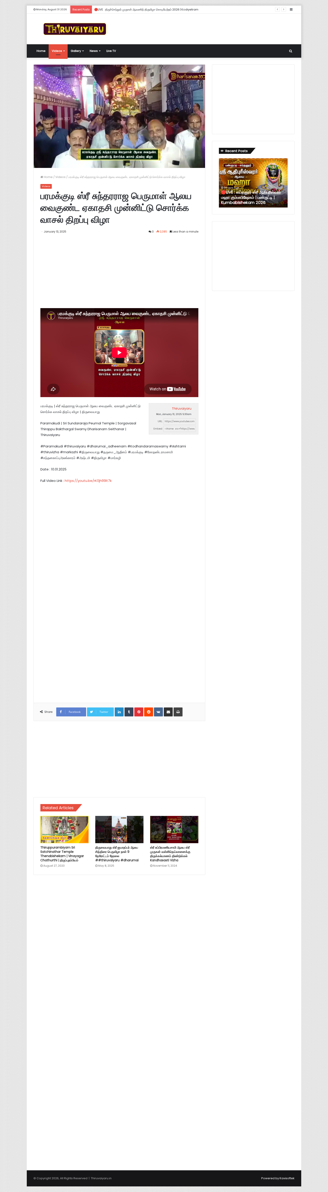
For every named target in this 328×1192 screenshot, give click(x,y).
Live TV (111, 51)
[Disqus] (119, 942)
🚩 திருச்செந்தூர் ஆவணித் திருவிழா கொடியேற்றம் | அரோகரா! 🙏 (252, 200)
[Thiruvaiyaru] (74, 29)
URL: (160, 421)
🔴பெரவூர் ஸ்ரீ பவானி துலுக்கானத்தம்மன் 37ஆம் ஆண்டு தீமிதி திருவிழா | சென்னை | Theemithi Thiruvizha (160, 9)
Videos (57, 51)
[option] (253, 182)
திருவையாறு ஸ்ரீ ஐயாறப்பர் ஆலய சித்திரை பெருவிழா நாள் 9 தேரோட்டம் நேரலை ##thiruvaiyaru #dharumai (117, 853)
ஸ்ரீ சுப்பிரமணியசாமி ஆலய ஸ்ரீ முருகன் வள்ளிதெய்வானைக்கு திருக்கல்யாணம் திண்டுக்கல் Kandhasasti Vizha (170, 853)
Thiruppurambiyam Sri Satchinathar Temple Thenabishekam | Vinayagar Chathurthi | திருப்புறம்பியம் (62, 853)
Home (41, 51)
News (94, 51)
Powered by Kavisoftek (278, 1178)
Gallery (76, 51)
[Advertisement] (208, 28)
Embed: (158, 428)
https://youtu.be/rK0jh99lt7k (88, 480)
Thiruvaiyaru (181, 408)
